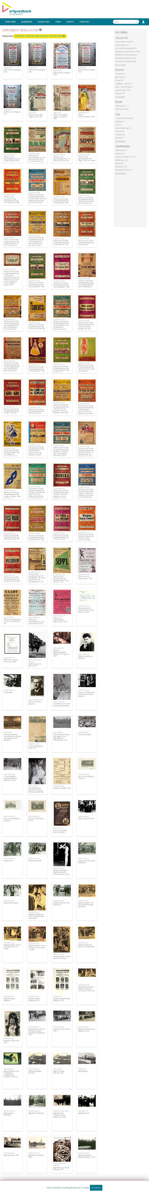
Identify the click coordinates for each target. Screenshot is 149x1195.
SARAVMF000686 (83, 816)
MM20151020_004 (83, 574)
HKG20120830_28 (9, 1153)
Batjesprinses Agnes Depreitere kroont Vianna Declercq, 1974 (61, 872)
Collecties (43, 22)
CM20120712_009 (9, 943)
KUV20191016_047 (34, 486)
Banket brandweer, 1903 (62, 788)
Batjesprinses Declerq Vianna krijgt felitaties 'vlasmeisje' (36, 916)
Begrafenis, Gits (83, 1113)
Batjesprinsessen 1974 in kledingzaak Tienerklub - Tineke (37, 947)
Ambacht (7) (120, 153)
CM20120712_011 (83, 943)
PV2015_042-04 (57, 732)
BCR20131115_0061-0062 (60, 1111)
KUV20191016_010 (34, 281)
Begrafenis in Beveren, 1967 (36, 1156)
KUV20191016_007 (34, 533)
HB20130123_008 (34, 744)
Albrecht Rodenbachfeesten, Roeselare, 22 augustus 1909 (61, 653)
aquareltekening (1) (123, 128)
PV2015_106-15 (33, 786)
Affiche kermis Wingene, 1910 (86, 71)
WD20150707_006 (83, 690)
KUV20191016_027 (83, 532)
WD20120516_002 (9, 901)
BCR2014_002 (8, 732)
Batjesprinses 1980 (35, 861)
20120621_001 (57, 996)
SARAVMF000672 (58, 868)
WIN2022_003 (8, 68)
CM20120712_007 (58, 954)
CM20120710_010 (34, 912)
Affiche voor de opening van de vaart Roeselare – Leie (12, 621)
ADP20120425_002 (83, 774)
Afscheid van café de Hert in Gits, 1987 (11, 661)
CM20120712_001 (83, 901)
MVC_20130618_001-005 (36, 700)
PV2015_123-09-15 (58, 702)
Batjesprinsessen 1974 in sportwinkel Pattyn (62, 957)
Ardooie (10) (120, 74)
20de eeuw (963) (122, 109)
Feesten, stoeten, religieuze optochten (39, 36)
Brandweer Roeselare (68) (125, 61)
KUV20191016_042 (34, 236)
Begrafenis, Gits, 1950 (11, 1155)
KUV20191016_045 (34, 193)
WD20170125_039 (83, 606)
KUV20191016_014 (83, 196)
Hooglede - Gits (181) (123, 83)
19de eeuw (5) (121, 106)
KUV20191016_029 (9, 448)
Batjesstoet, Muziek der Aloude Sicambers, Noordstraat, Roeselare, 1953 (37, 1032)
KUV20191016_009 (9, 195)
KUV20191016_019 (9, 533)
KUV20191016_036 (59, 319)
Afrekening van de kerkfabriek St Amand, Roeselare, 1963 (86, 610)
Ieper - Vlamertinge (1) (124, 87)
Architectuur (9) (121, 160)
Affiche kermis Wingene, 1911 (12, 113)
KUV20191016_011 (9, 238)
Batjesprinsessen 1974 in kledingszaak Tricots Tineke (12, 947)
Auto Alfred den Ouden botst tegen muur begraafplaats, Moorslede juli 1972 (61, 737)
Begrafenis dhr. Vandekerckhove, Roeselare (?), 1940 (59, 1115)
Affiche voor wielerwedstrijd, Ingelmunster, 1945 (60, 620)
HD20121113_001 (34, 1153)
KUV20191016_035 (59, 197)
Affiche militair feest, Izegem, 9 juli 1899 (36, 116)
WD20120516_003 (58, 901)
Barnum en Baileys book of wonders (60, 831)
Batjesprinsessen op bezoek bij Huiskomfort (86, 946)
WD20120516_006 (34, 859)
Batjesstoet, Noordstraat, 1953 (62, 1030)
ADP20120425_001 (34, 816)
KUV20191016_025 (9, 575)
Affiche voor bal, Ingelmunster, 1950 (85, 577)
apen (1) (118, 124)
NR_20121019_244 (9, 1111)
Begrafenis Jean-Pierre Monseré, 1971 (61, 1169)
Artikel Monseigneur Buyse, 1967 (36, 747)
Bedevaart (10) (121, 166)
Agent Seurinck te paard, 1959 (35, 665)
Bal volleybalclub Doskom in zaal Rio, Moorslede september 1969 (36, 791)
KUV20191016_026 (59, 575)
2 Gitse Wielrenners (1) (124, 118)
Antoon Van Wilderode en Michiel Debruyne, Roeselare (86, 694)
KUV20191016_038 (83, 487)
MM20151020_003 (34, 618)
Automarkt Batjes (84, 734)
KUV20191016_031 (34, 365)
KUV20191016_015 (59, 488)
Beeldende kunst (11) (123, 170)
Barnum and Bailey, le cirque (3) (12, 819)
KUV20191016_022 (34, 407)
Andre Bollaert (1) (122, 45)
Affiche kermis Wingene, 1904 (12, 71)
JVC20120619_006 (83, 732)
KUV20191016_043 (83, 404)
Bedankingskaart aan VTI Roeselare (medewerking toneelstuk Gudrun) (11, 1074)
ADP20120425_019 (9, 690)
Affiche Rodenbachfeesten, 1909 (86, 116)
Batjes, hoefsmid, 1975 (86, 818)
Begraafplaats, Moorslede (9, 1114)
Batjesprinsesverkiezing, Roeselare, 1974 (61, 999)
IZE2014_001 (32, 113)
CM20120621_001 (9, 996)
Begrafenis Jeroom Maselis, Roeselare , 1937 (86, 1156)
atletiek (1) (119, 138)
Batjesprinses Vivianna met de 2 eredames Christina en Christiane (86, 989)
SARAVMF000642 (83, 1027)
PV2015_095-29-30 (9, 774)
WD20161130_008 (83, 1153)
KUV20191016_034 (83, 279)
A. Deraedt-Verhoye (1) (124, 41)
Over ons (10, 22)
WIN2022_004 (33, 68)
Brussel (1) (119, 80)
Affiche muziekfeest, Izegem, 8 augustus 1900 (60, 117)
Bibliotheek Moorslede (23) (125, 58)
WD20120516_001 (83, 859)
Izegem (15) (120, 93)
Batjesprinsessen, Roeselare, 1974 (34, 999)
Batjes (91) (119, 163)
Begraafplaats (83, 1071)
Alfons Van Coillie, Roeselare (35, 703)
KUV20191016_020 (59, 533)
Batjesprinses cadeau (11, 903)
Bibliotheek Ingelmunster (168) (127, 51)
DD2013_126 (82, 1069)
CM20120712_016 (34, 944)
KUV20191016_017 (34, 445)
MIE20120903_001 (9, 658)
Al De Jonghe (8, 692)
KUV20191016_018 (83, 320)
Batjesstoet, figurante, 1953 (11, 1041)
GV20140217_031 (83, 1111)
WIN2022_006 (82, 68)
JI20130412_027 (58, 828)
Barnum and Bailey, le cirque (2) (86, 777)
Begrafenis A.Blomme (36, 1113)
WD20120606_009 (34, 1111)
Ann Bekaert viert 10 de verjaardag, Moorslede (61, 704)
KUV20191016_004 (59, 155)
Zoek (58, 22)
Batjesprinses (8, 861)
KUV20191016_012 (59, 364)
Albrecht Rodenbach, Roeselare (85, 657)
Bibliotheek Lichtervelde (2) (126, 55)
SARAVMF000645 (58, 1027)
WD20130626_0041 (84, 654)
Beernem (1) (120, 77)
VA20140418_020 (9, 1069)
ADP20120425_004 (9, 816)
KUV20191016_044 (59, 403)
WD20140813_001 (58, 648)
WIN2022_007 (8, 110)
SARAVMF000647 (9, 1038)
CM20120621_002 (34, 996)
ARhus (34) (119, 131)
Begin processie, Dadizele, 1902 (58, 1072)
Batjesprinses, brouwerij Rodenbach (86, 862)
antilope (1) (119, 121)
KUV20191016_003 (34, 154)
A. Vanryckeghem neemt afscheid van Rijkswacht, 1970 (10, 778)
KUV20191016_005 (83, 155)
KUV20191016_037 (9, 361)
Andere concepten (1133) (125, 157)
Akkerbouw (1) (120, 150)
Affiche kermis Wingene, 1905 (37, 71)
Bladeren (26, 22)
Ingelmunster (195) (122, 90)
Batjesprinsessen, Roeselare (9, 999)
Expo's (70, 22)
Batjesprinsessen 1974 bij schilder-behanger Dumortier (86, 905)
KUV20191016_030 (83, 363)
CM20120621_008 (83, 985)
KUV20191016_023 (83, 446)
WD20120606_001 (9, 859)
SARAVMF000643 (34, 1027)
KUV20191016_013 (9, 407)
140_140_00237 (57, 1069)
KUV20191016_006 (9, 155)
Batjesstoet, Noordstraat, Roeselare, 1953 (86, 1030)
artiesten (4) (120, 134)
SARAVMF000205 (83, 113)
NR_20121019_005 (34, 1069)
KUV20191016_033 (59, 281)
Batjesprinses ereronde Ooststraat (61, 904)
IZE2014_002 (57, 113)
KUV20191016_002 (34, 572)
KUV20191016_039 (9, 319)
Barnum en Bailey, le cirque (36, 819)
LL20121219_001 (9, 617)
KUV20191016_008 (83, 239)
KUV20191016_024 (9, 490)
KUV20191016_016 (59, 238)
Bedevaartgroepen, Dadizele (35, 1072)
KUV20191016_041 (59, 446)
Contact (85, 22)
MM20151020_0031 (59, 616)
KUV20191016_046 (9, 269)
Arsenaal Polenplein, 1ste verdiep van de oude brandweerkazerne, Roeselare (12, 737)
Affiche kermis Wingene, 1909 (61, 74)
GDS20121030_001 (58, 786)
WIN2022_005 (57, 71)
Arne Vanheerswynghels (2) (126, 48)
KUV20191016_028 (34, 323)
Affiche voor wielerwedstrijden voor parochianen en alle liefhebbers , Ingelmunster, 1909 (37, 623)
